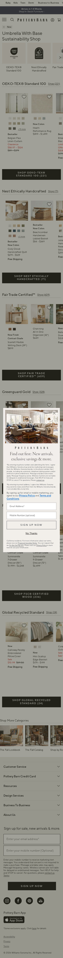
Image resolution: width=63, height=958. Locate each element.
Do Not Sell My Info (16, 545)
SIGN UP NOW (31, 525)
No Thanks (31, 533)
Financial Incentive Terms (27, 543)
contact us (40, 480)
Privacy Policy (27, 495)
